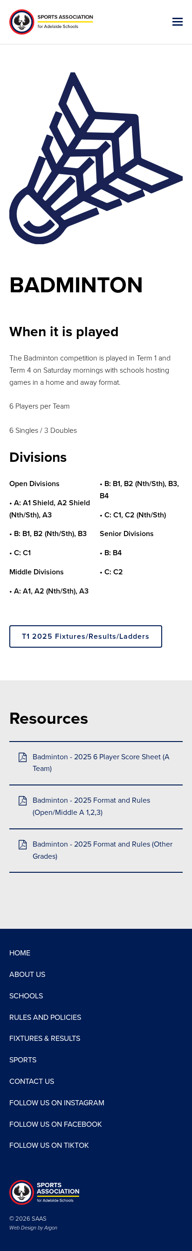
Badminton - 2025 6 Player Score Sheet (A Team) (101, 763)
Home (19, 953)
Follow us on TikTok (49, 1145)
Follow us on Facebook (55, 1124)
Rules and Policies (45, 1017)
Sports (22, 1060)
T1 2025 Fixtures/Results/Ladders (86, 636)
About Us (27, 974)
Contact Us (31, 1081)
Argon (50, 1228)
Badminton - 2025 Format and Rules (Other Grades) (102, 850)
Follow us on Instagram (56, 1103)
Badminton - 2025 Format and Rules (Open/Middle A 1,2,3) (91, 806)
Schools (26, 996)
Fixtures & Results (44, 1038)
